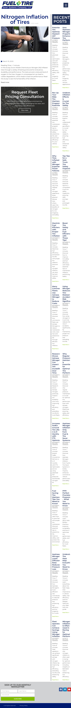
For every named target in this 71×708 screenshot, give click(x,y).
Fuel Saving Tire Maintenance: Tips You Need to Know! (58, 497)
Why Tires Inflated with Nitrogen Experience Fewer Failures (57, 163)
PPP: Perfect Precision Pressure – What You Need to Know (66, 498)
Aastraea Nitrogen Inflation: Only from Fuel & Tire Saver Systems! (66, 431)
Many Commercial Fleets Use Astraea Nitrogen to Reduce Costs (57, 294)
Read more (5, 82)
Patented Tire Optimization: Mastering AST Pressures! (58, 33)
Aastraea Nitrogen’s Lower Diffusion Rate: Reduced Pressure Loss (56, 561)
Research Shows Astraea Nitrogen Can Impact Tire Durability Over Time (56, 363)
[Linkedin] (65, 689)
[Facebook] (61, 689)
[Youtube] (69, 689)
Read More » (55, 83)
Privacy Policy (24, 705)
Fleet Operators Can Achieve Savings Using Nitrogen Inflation (56, 628)
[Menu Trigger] (66, 5)
